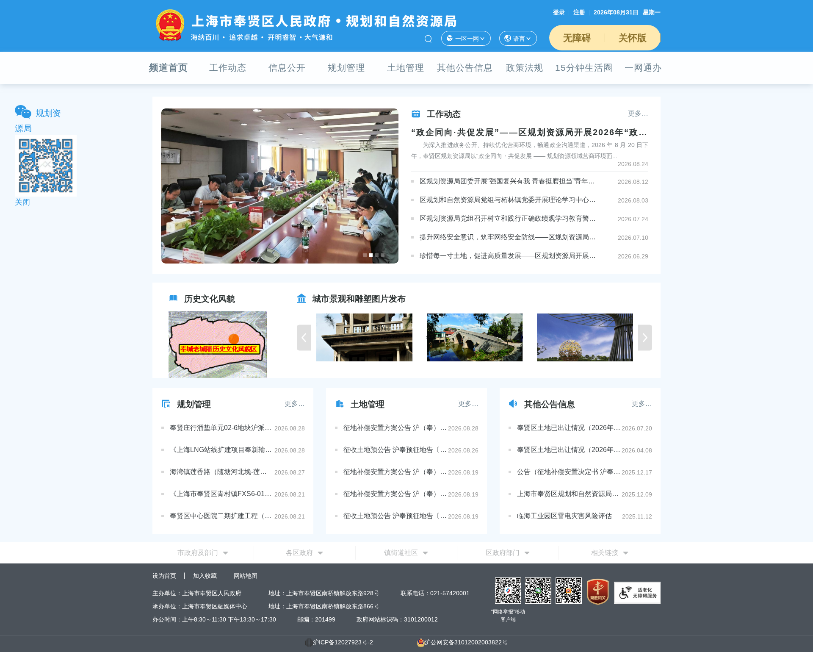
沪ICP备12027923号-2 (343, 642)
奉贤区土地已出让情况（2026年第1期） (568, 449)
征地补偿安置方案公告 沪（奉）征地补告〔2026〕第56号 (395, 427)
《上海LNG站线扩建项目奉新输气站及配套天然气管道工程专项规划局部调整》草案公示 (221, 449)
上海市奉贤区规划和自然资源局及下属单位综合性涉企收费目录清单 (568, 493)
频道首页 (168, 67)
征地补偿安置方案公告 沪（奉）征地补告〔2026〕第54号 (395, 493)
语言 (519, 38)
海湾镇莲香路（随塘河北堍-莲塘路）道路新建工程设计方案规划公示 (221, 471)
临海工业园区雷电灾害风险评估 (564, 515)
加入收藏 (205, 575)
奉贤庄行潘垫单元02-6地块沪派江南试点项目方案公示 (221, 427)
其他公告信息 (465, 67)
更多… (638, 113)
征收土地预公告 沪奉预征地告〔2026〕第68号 (395, 449)
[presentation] (304, 337)
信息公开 (287, 67)
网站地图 (245, 575)
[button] (365, 255)
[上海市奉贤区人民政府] (305, 24)
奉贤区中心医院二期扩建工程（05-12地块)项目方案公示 (221, 515)
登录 (559, 12)
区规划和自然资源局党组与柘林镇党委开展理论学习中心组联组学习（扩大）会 (508, 199)
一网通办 (643, 67)
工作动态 (227, 67)
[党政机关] (598, 591)
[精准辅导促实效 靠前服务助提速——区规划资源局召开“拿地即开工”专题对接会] (280, 186)
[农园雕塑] (552, 337)
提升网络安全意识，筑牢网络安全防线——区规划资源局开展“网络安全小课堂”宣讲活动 (508, 237)
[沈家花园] (332, 337)
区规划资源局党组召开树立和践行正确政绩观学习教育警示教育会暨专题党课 (508, 218)
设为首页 (164, 575)
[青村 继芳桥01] (442, 337)
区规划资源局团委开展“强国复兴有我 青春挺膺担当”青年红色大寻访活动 (508, 181)
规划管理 (346, 67)
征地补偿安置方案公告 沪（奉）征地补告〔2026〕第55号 (395, 471)
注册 (579, 12)
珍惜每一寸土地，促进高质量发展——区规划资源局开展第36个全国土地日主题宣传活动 (508, 255)
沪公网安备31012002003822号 (466, 642)
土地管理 (405, 67)
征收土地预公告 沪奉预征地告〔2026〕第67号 (395, 515)
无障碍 (577, 38)
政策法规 (524, 67)
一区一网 (467, 38)
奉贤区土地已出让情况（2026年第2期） (568, 427)
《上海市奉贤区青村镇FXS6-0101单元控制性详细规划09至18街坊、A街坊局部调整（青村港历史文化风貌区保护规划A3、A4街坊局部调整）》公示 (221, 493)
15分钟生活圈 (584, 67)
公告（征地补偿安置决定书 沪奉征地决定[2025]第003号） (568, 471)
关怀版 (633, 38)
